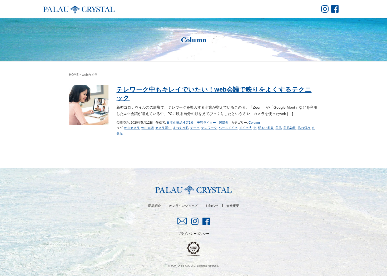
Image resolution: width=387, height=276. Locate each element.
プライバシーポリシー (193, 233)
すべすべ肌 (180, 128)
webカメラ (132, 128)
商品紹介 (154, 206)
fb (335, 9)
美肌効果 (289, 128)
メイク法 (245, 128)
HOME (73, 75)
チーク (195, 128)
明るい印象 (266, 128)
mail (182, 221)
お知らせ (212, 206)
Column (254, 122)
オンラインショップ (183, 206)
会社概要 (232, 206)
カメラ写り (163, 128)
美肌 (278, 128)
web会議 (147, 128)
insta (325, 9)
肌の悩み (303, 128)
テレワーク (209, 128)
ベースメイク (228, 128)
